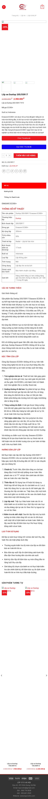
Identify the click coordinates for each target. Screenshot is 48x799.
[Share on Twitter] (12, 171)
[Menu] (4, 7)
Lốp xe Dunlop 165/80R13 (36, 765)
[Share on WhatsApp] (4, 171)
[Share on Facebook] (8, 171)
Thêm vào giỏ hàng (25, 155)
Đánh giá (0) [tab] (8, 191)
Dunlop (18, 218)
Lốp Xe (23, 15)
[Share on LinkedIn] (25, 171)
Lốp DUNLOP (32, 15)
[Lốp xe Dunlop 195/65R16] (12, 674)
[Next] (42, 50)
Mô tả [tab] (6, 185)
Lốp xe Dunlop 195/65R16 (12, 765)
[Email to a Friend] (16, 171)
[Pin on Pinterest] (21, 171)
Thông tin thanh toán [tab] (11, 197)
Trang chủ (15, 15)
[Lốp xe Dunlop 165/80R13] (35, 674)
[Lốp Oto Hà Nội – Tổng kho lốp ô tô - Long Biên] (23, 7)
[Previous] (5, 50)
